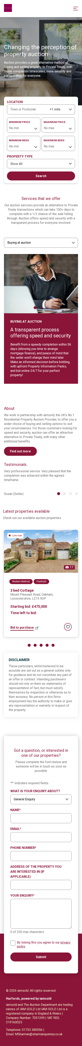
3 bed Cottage (22, 590)
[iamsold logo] (8, 8)
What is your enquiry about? (35, 791)
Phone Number (23, 848)
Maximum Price (54, 122)
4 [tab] (76, 493)
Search (41, 176)
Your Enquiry (22, 895)
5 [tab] (53, 645)
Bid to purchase (22, 627)
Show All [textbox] (16, 164)
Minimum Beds (19, 140)
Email (15, 829)
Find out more (20, 451)
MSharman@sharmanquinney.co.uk (38, 1034)
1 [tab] (35, 307)
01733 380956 (32, 1030)
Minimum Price (19, 122)
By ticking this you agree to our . (43, 944)
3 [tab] (47, 307)
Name (15, 810)
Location (15, 102)
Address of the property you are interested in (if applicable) (36, 871)
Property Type (20, 156)
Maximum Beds (54, 140)
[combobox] (41, 163)
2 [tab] (41, 307)
